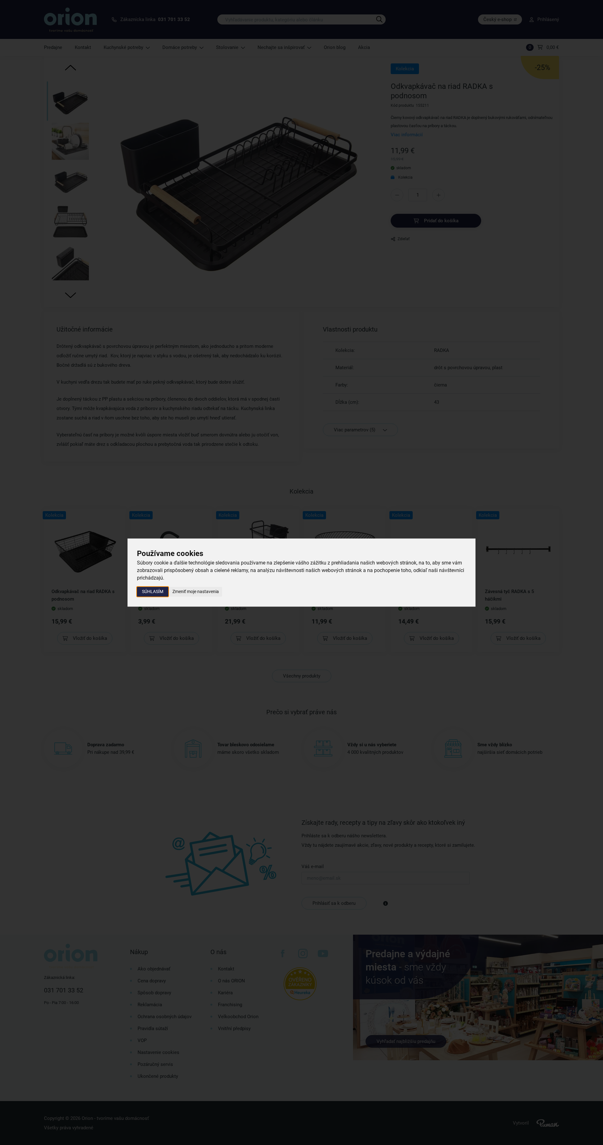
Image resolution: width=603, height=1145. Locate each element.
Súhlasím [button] (152, 591)
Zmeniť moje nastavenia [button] (195, 591)
